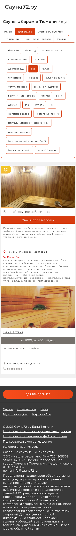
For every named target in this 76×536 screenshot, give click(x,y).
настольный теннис (47, 113)
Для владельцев (38, 394)
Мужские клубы (15, 414)
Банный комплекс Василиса (26, 212)
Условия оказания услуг (21, 446)
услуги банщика (55, 77)
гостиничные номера (21, 95)
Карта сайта (41, 414)
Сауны (8, 409)
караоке (33, 77)
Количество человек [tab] (38, 38)
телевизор (15, 77)
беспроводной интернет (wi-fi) (27, 140)
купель (39, 104)
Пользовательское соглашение (27, 441)
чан (52, 104)
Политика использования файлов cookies (35, 436)
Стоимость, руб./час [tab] (50, 31)
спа (27, 104)
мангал (45, 95)
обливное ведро (18, 113)
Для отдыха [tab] (25, 31)
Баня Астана (13, 332)
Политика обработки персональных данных (37, 431)
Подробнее (14, 257)
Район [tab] (8, 31)
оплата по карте (52, 50)
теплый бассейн (47, 149)
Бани (44, 409)
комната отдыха (17, 59)
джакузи (13, 104)
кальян (46, 68)
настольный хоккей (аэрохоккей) (28, 122)
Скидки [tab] (61, 38)
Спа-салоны (26, 409)
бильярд (30, 50)
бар (33, 68)
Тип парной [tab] (11, 38)
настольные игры (19, 131)
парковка (39, 59)
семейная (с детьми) (46, 86)
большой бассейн (19, 149)
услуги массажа (17, 86)
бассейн (13, 50)
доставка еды (16, 68)
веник (59, 95)
